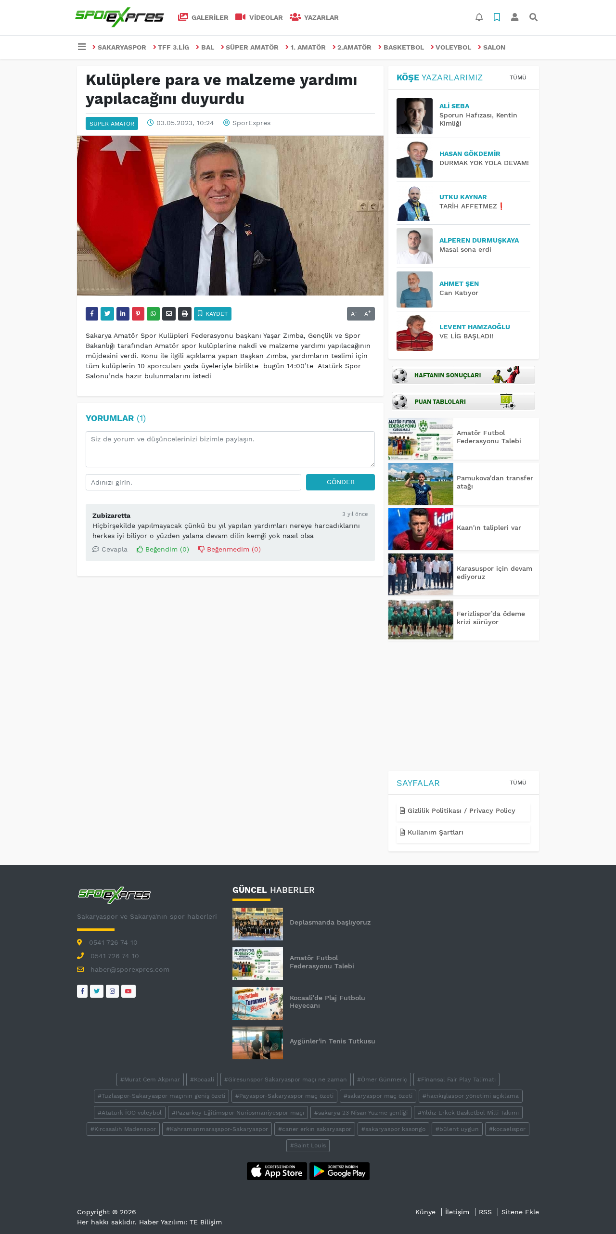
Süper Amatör (252, 47)
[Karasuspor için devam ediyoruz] (420, 574)
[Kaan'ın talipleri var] (420, 529)
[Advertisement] (463, 707)
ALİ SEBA (454, 106)
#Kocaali (202, 1079)
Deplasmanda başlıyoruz (330, 922)
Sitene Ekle (520, 1212)
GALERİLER (209, 17)
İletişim (457, 1212)
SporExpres (251, 123)
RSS (485, 1212)
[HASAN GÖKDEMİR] (418, 159)
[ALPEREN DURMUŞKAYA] (418, 246)
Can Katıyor (458, 292)
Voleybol (453, 47)
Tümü (518, 77)
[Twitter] (96, 991)
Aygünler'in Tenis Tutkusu (332, 1041)
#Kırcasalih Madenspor (123, 1129)
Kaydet (216, 313)
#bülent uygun (457, 1129)
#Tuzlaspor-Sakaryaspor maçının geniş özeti (161, 1096)
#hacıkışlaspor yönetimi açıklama (471, 1096)
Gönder (341, 482)
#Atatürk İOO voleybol (130, 1112)
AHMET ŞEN (459, 283)
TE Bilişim (206, 1222)
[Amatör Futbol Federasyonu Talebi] (420, 439)
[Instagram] (112, 991)
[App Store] (278, 1170)
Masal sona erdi (465, 249)
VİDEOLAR (265, 17)
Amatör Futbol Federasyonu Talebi (489, 437)
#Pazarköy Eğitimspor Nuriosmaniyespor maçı (238, 1112)
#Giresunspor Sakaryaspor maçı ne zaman (285, 1079)
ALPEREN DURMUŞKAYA (479, 240)
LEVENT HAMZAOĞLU (474, 327)
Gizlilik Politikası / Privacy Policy (460, 810)
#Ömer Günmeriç (382, 1079)
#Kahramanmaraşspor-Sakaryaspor (217, 1129)
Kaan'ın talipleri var (489, 527)
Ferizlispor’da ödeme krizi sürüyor (491, 618)
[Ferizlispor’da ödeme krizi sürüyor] (420, 620)
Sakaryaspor (122, 47)
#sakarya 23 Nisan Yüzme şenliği (361, 1112)
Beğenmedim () (233, 549)
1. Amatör (308, 47)
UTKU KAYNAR (463, 197)
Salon (494, 47)
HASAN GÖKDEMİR (469, 153)
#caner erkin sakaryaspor (314, 1129)
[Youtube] (128, 991)
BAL (207, 47)
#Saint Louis (308, 1145)
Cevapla (113, 549)
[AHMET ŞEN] (418, 289)
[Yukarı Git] (591, 1209)
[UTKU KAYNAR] (418, 203)
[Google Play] (339, 1170)
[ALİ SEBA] (418, 116)
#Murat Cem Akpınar (150, 1079)
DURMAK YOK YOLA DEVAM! (484, 163)
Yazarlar (320, 17)
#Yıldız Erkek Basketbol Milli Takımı (468, 1112)
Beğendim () (166, 549)
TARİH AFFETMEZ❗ (472, 206)
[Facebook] (82, 991)
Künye (425, 1212)
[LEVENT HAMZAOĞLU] (418, 333)
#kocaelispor (507, 1129)
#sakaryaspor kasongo (393, 1129)
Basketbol (404, 47)
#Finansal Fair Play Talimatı (456, 1079)
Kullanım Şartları (434, 832)
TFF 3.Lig (173, 47)
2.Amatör (354, 47)
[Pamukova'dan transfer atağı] (420, 484)
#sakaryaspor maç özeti (378, 1096)
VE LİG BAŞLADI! (466, 336)
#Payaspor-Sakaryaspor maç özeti (284, 1096)
